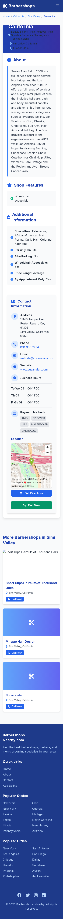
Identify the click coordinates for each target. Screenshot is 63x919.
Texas (7, 820)
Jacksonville (40, 876)
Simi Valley (34, 16)
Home (6, 16)
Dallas (36, 859)
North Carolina (42, 820)
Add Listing (10, 785)
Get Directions (33, 493)
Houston (8, 865)
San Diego (39, 854)
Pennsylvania (11, 831)
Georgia (37, 808)
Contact (8, 780)
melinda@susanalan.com (36, 358)
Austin (36, 870)
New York (9, 808)
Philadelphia (11, 876)
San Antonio (40, 848)
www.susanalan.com (34, 369)
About (7, 774)
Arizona (37, 831)
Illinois (7, 825)
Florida (7, 814)
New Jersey (40, 825)
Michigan (38, 814)
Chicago (8, 859)
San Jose (38, 865)
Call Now (33, 505)
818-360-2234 (29, 347)
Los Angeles (11, 854)
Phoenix (8, 870)
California (18, 16)
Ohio (35, 803)
